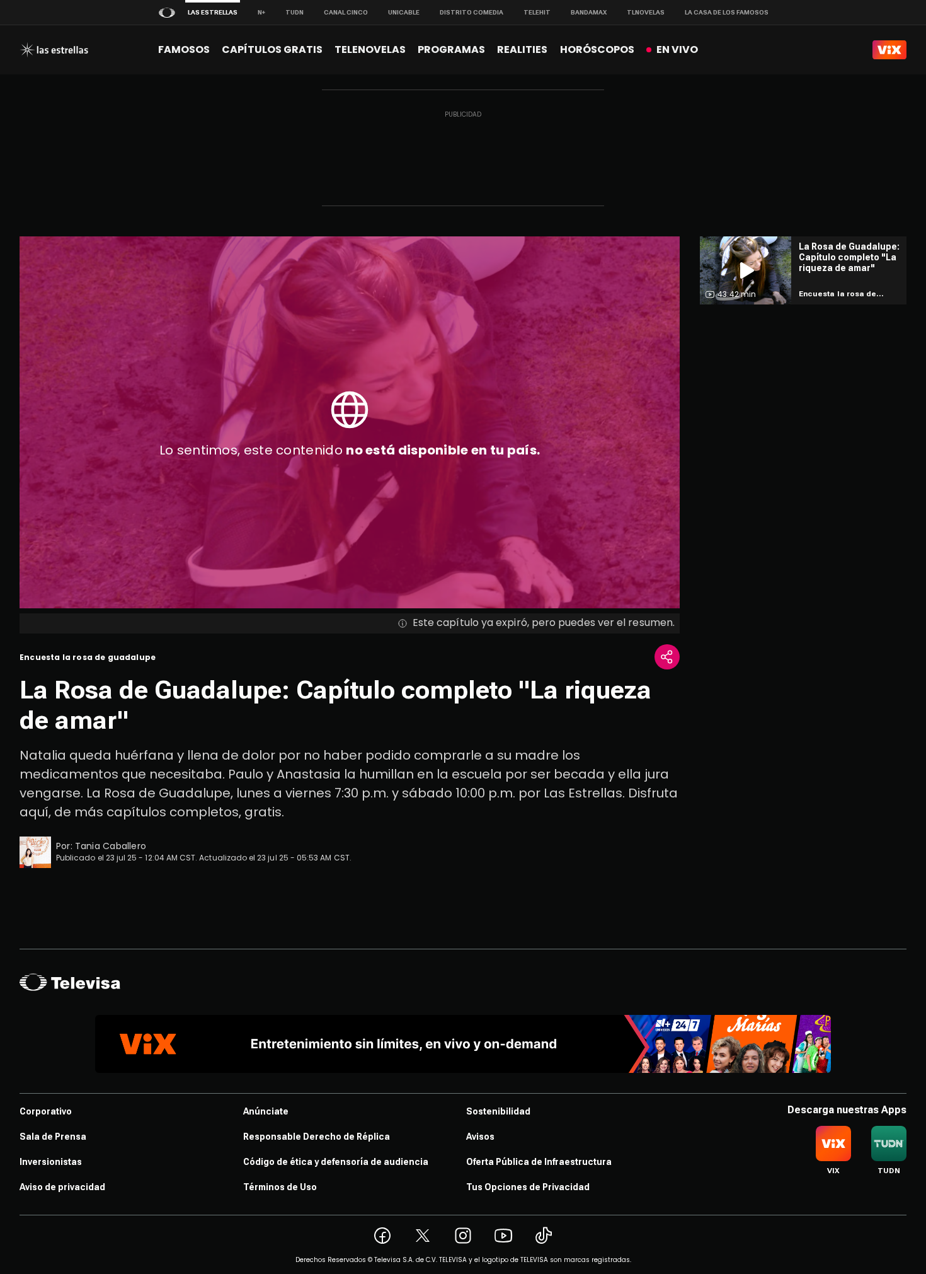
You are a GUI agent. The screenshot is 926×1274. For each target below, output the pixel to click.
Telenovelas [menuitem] (370, 49)
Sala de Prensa (53, 1137)
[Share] (667, 656)
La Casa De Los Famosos (727, 12)
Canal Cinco (346, 12)
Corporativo (46, 1111)
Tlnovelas (646, 12)
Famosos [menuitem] (184, 49)
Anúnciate (266, 1111)
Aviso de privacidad (62, 1187)
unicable (404, 12)
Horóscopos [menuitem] (597, 49)
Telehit (537, 12)
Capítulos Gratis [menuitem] (272, 49)
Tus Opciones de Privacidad (528, 1187)
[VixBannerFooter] (463, 1044)
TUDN (294, 12)
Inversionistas (51, 1162)
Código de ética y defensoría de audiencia (335, 1162)
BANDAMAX (589, 12)
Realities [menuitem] (522, 49)
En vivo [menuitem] (677, 49)
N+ (261, 12)
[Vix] (889, 49)
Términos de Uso (280, 1187)
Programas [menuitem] (451, 49)
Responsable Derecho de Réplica (316, 1137)
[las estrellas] (54, 49)
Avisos (480, 1137)
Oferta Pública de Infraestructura (539, 1162)
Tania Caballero (110, 846)
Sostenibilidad (498, 1111)
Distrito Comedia (471, 12)
